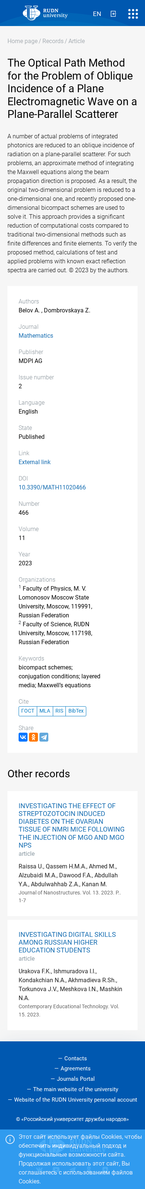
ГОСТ (27, 711)
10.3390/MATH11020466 (52, 487)
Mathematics (36, 335)
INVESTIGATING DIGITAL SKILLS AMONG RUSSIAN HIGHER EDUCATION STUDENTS (67, 942)
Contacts (75, 1058)
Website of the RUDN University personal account (75, 1099)
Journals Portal (76, 1079)
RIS (59, 711)
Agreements (76, 1068)
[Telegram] (43, 737)
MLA (44, 711)
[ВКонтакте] (23, 737)
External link (35, 462)
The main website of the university (75, 1089)
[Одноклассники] (33, 737)
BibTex (76, 711)
